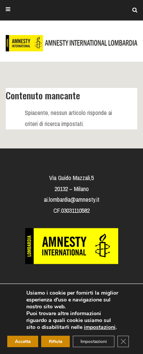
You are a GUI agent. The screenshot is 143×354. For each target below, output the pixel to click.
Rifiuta (55, 341)
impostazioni (100, 327)
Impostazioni (93, 341)
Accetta (23, 341)
